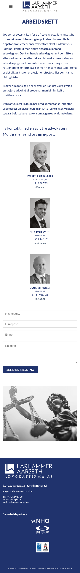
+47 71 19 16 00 (15, 496)
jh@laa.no (40, 298)
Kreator (20, 568)
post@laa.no (16, 499)
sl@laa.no (40, 187)
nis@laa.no (40, 242)
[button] (10, 6)
